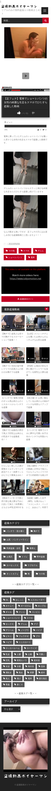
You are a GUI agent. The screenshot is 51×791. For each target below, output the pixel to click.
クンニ (22, 612)
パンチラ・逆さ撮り (15, 531)
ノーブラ (25, 630)
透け (19, 678)
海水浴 (31, 666)
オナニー (10, 606)
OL (7, 600)
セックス (10, 624)
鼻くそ (20, 684)
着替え (33, 548)
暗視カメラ (22, 660)
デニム (41, 250)
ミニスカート (25, 642)
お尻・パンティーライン (17, 539)
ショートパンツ (15, 257)
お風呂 (9, 557)
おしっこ (20, 600)
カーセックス (12, 565)
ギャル (9, 612)
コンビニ (36, 612)
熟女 (21, 672)
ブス (38, 636)
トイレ (25, 557)
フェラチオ (24, 636)
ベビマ (9, 642)
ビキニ (9, 636)
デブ (36, 624)
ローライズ (32, 648)
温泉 (43, 666)
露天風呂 (43, 678)
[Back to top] (42, 783)
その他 (12, 250)
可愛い (42, 654)
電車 (33, 257)
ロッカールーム (13, 648)
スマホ (26, 250)
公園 (30, 654)
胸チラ (37, 531)
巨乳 (8, 660)
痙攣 (32, 672)
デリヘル (10, 630)
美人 (8, 678)
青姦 (8, 684)
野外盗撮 (41, 557)
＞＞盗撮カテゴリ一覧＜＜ (25, 584)
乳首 (8, 654)
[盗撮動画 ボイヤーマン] (20, 6)
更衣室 (37, 660)
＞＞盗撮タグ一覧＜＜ (25, 693)
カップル (42, 606)
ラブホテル (33, 565)
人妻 (19, 654)
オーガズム (26, 606)
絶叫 (43, 672)
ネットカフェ (12, 574)
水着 (19, 666)
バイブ (39, 630)
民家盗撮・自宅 (13, 548)
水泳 (8, 666)
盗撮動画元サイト (26, 299)
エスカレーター (37, 600)
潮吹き (9, 672)
